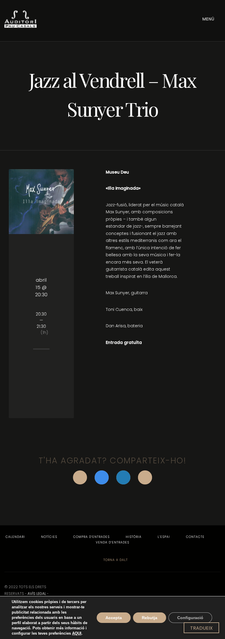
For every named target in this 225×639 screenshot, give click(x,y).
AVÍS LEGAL (37, 593)
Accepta (113, 617)
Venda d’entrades (112, 542)
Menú (209, 19)
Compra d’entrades (91, 537)
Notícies (49, 537)
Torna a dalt (115, 560)
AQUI (76, 633)
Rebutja (149, 617)
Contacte (195, 537)
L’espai (164, 537)
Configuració (190, 617)
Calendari (15, 537)
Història (134, 537)
